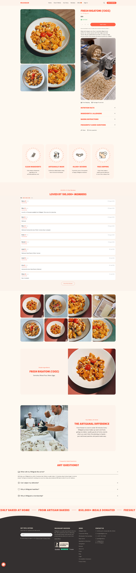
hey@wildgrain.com (102, 533)
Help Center (82, 538)
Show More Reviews (68, 283)
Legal (80, 556)
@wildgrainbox (101, 538)
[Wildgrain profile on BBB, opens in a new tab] (65, 544)
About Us (81, 549)
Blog (80, 554)
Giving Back (82, 543)
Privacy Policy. (46, 538)
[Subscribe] (50, 534)
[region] (68, 318)
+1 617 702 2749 (101, 536)
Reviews (81, 546)
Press (80, 551)
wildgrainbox (100, 541)
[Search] (104, 2)
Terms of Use (39, 538)
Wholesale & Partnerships (85, 536)
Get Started (111, 2)
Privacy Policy (82, 561)
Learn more (57, 538)
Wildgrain (101, 542)
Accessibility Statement (85, 559)
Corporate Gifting (83, 533)
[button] (3, 564)
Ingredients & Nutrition (85, 541)
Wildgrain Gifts (82, 531)
